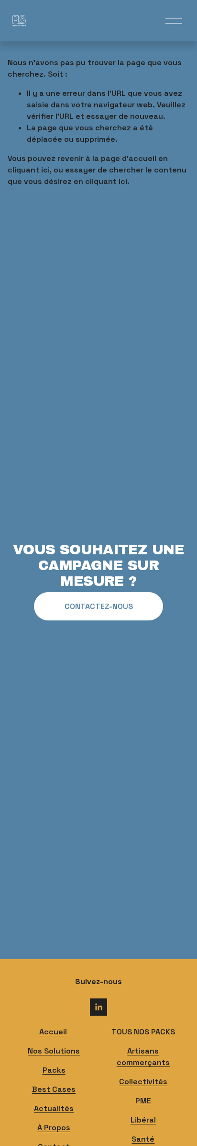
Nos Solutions (54, 1051)
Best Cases (54, 1089)
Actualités (54, 1108)
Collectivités (143, 1082)
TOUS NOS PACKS (143, 1032)
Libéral (143, 1120)
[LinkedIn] (98, 1007)
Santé (142, 1139)
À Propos (53, 1128)
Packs (54, 1070)
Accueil (54, 1032)
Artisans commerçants (143, 1056)
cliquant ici (29, 170)
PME (143, 1101)
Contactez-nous (99, 606)
